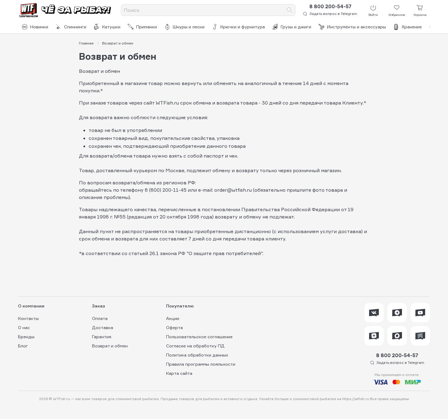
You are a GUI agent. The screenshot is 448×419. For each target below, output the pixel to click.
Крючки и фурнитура (242, 26)
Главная (86, 43)
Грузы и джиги (296, 26)
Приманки (146, 26)
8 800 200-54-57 (330, 6)
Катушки (111, 26)
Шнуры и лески (188, 26)
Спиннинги (75, 26)
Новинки (39, 26)
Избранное (397, 14)
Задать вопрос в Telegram (333, 13)
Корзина (420, 14)
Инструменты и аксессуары (356, 26)
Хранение (412, 26)
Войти (373, 14)
